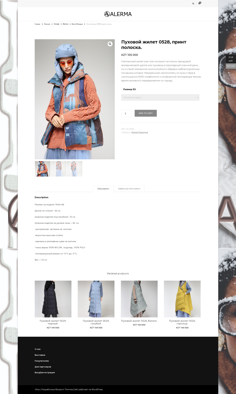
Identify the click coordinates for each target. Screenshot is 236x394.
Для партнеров (43, 367)
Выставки (40, 355)
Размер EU (129, 89)
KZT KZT (230, 66)
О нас (38, 349)
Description (103, 188)
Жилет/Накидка (139, 132)
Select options (53, 300)
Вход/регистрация (45, 372)
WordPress (97, 389)
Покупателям (42, 361)
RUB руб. (229, 59)
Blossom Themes (64, 389)
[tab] (103, 189)
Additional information (129, 188)
